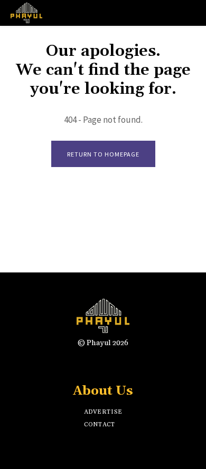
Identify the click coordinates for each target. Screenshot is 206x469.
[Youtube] (130, 363)
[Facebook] (75, 363)
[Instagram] (93, 363)
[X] (112, 363)
